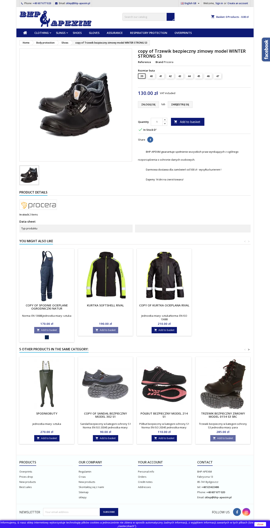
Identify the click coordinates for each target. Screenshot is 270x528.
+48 (203, 487)
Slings (60, 33)
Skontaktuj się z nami (91, 487)
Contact (205, 462)
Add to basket (187, 122)
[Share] (150, 140)
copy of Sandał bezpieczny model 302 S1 (105, 414)
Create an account (238, 3)
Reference (144, 62)
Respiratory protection (148, 33)
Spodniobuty (46, 413)
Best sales (25, 487)
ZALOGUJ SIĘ (148, 104)
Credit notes (145, 482)
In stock (24, 214)
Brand (159, 62)
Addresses (144, 487)
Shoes (77, 33)
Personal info (146, 471)
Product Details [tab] (33, 192)
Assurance (115, 33)
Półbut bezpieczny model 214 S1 (164, 414)
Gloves (94, 33)
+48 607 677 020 (42, 3)
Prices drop (26, 476)
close (260, 524)
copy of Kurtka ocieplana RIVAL (164, 305)
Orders (142, 476)
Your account (150, 462)
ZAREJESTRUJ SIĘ (180, 104)
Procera (168, 62)
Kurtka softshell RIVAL (105, 305)
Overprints (183, 33)
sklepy (83, 497)
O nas (82, 476)
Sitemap (84, 492)
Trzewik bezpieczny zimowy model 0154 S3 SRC (223, 414)
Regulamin (85, 471)
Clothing (41, 33)
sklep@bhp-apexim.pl (78, 3)
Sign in (219, 3)
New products (27, 482)
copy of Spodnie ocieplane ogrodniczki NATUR (47, 306)
